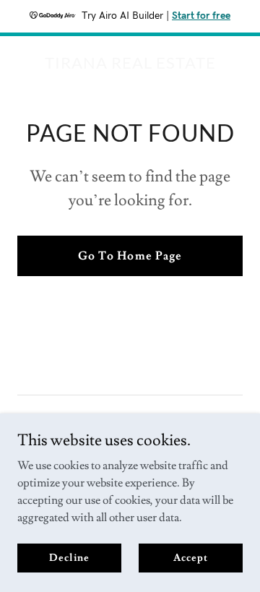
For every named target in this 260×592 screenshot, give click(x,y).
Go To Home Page (129, 256)
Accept (190, 557)
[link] (130, 65)
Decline (69, 557)
